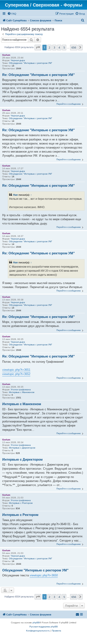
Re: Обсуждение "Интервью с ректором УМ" (38, 75)
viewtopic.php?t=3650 (44, 575)
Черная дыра (18, 60)
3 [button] (54, 47)
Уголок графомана (21, 389)
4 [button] (59, 47)
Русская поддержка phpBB (43, 626)
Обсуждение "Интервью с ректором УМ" (30, 63)
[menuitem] (11, 13)
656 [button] (73, 47)
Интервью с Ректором (21, 503)
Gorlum (6, 55)
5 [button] (64, 47)
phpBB (36, 622)
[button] (38, 47)
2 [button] (49, 47)
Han (15, 194)
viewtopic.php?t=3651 (16, 369)
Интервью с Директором (22, 447)
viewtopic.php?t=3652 (16, 374)
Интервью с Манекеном (21, 392)
